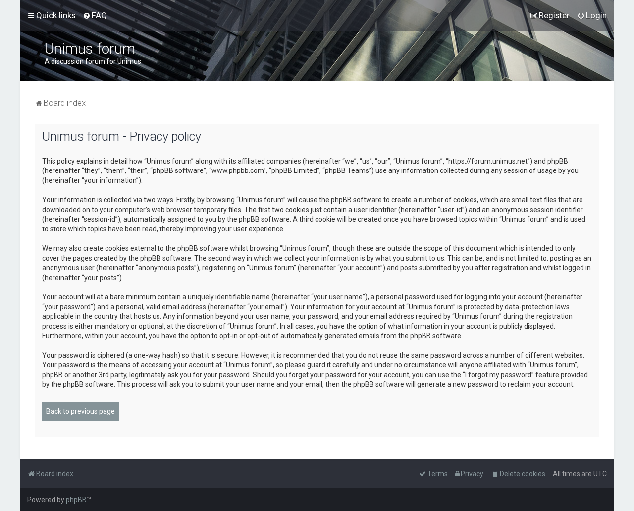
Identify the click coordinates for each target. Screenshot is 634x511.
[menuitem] (95, 15)
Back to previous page (80, 411)
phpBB (76, 500)
